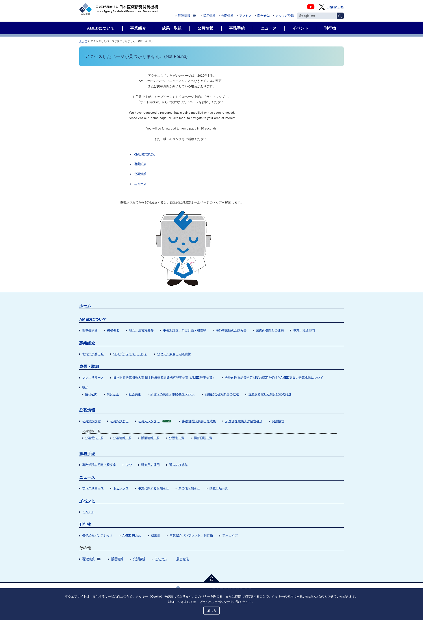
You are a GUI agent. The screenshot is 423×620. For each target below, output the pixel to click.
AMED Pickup (131, 535)
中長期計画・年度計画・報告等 (184, 330)
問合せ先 (263, 15)
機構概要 (113, 330)
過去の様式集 (178, 464)
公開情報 (227, 15)
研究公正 (113, 394)
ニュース (140, 183)
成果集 (155, 535)
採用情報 (209, 15)
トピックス (121, 488)
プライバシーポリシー (214, 601)
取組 (85, 387)
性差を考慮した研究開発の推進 (269, 394)
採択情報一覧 (150, 438)
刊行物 (85, 524)
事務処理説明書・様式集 (199, 421)
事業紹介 (140, 164)
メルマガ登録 (284, 15)
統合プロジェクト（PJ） (130, 354)
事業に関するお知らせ (153, 488)
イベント (87, 501)
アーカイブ (230, 535)
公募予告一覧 (94, 438)
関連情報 (278, 421)
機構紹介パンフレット (97, 535)
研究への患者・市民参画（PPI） (172, 394)
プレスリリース (93, 377)
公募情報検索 (91, 421)
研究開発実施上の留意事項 (243, 421)
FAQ (129, 464)
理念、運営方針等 (141, 330)
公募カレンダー (154, 421)
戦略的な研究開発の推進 (222, 394)
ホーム (85, 306)
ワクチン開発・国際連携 (174, 354)
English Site (335, 7)
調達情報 (184, 15)
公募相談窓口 (119, 421)
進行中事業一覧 (93, 354)
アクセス (245, 15)
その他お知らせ (189, 488)
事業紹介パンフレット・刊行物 (191, 535)
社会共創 (135, 394)
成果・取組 (89, 366)
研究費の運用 (150, 464)
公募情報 (140, 174)
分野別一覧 (176, 438)
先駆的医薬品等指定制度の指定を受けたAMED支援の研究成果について (274, 377)
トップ (83, 41)
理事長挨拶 (90, 330)
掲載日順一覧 (203, 438)
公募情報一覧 (122, 438)
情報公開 (91, 394)
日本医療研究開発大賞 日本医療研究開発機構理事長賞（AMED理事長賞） (164, 377)
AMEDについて (144, 154)
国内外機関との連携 (270, 330)
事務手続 (87, 454)
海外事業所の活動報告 (231, 330)
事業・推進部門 (304, 330)
